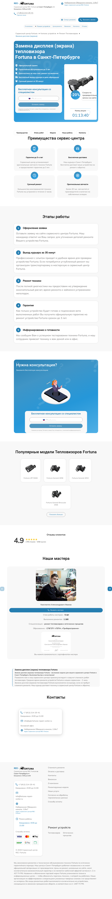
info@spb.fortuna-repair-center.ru (38, 721)
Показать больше (56, 514)
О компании (28, 26)
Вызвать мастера (57, 610)
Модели (53, 133)
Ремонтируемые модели (58, 787)
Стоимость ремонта (56, 767)
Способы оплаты (55, 802)
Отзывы (84, 26)
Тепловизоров (54, 833)
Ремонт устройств (43, 26)
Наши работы (67, 133)
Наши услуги (53, 791)
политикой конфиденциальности (72, 430)
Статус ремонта (70, 20)
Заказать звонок (89, 20)
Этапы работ (39, 133)
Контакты (76, 26)
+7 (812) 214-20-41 (25, 13)
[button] (110, 589)
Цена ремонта (57, 26)
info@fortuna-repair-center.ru (24, 797)
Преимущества (22, 133)
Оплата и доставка (56, 771)
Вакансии (67, 26)
